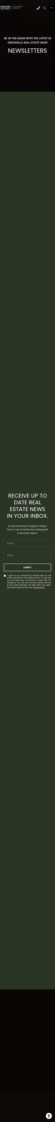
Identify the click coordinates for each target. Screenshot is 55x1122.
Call (38, 14)
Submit (27, 567)
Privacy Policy (39, 587)
